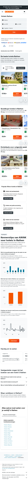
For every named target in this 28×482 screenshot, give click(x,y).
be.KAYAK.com (7, 454)
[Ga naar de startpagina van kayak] (9, 12)
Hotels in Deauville (8, 437)
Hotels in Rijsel (7, 433)
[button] (26, 7)
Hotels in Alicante (8, 427)
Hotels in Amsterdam (8, 431)
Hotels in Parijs (7, 435)
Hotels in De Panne (8, 441)
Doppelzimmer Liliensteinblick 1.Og (11, 128)
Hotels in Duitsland (9, 456)
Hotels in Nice (7, 429)
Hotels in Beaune (7, 425)
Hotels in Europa (19, 454)
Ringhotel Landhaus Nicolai (9, 85)
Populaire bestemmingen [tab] (9, 414)
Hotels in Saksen (17, 456)
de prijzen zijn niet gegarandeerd (8, 468)
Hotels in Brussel (7, 439)
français (17, 8)
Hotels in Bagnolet (8, 445)
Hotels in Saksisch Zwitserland (10, 457)
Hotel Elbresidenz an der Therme (10, 168)
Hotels (12, 454)
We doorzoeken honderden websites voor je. (13, 475)
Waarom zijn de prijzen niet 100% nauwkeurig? (10, 477)
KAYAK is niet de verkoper (8, 472)
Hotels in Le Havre (8, 443)
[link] (8, 198)
